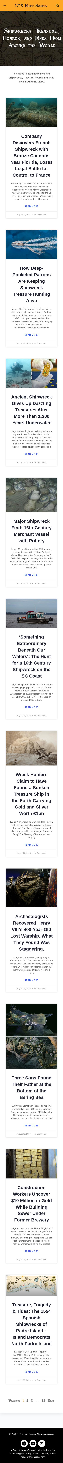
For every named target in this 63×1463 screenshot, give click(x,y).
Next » (52, 1401)
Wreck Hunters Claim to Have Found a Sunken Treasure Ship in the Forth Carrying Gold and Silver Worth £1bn (31, 794)
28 (43, 1401)
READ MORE (31, 206)
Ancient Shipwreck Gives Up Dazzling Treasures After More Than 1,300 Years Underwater (31, 410)
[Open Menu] (4, 5)
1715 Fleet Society (31, 6)
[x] (41, 1443)
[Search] (57, 5)
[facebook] (24, 1443)
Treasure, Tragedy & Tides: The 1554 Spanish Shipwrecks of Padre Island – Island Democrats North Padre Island (31, 1324)
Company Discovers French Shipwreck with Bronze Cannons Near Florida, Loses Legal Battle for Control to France (31, 156)
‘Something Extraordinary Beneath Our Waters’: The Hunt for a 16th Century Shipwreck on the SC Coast (31, 656)
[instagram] (32, 1443)
